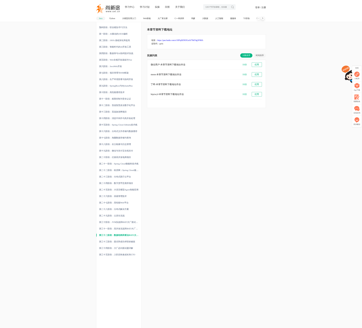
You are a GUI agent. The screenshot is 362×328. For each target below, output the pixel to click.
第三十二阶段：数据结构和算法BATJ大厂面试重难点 (120, 235)
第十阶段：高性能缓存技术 (112, 92)
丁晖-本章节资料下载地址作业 (166, 84)
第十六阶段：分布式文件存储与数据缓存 (118, 131)
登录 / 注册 (260, 7)
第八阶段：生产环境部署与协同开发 (116, 79)
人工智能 (219, 18)
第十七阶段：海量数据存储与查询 (115, 138)
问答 (167, 7)
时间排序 (260, 55)
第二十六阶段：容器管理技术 (113, 196)
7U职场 (246, 18)
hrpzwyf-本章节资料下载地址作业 (167, 94)
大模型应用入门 (129, 18)
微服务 (233, 18)
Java (100, 18)
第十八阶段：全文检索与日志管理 (115, 144)
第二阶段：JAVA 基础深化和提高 (114, 40)
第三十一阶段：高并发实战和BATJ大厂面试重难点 (120, 229)
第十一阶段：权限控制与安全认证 (115, 99)
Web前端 (147, 18)
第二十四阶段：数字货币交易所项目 (116, 183)
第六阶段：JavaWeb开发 (110, 66)
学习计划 (144, 7)
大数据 (205, 18)
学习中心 (129, 7)
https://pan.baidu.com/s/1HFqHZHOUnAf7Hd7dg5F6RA (180, 40)
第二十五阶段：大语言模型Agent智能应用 (118, 190)
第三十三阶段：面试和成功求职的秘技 (117, 241)
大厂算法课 (163, 18)
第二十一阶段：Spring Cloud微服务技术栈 (118, 164)
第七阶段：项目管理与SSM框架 (114, 73)
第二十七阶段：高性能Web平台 (114, 203)
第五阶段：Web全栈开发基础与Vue (115, 60)
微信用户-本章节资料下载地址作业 (168, 64)
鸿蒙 (193, 18)
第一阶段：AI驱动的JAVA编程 (113, 34)
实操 (157, 7)
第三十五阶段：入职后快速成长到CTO (117, 254)
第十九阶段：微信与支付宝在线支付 (116, 151)
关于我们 (180, 7)
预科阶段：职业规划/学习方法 (113, 27)
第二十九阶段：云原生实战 (112, 216)
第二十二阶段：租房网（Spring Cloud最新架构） (120, 170)
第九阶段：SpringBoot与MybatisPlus (116, 86)
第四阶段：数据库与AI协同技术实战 (116, 53)
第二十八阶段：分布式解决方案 (114, 209)
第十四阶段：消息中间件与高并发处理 (117, 118)
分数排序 (246, 55)
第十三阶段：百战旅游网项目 (113, 112)
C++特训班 (179, 18)
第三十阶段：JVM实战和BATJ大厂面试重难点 (120, 222)
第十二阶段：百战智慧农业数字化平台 (117, 105)
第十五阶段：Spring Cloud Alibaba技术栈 (118, 125)
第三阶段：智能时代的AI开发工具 (115, 47)
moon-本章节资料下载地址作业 (166, 74)
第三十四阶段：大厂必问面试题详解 (116, 248)
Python (112, 18)
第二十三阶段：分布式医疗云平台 (115, 177)
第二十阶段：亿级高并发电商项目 (115, 157)
